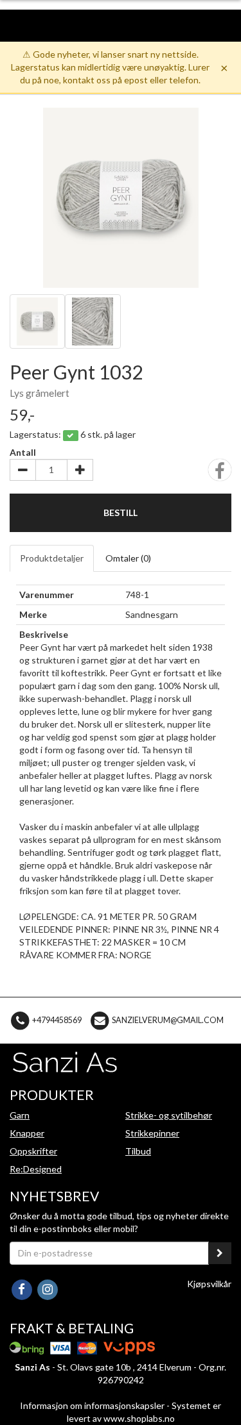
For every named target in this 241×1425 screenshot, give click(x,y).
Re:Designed (36, 1168)
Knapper (27, 1133)
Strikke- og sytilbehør (168, 1115)
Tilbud (138, 1151)
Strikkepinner (152, 1133)
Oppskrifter (33, 1151)
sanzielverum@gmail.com (168, 1019)
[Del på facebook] (219, 474)
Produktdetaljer (52, 558)
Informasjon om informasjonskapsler (92, 1405)
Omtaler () (128, 558)
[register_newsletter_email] (219, 1253)
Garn (20, 1115)
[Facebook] (22, 1288)
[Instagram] (47, 1288)
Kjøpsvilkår (209, 1283)
